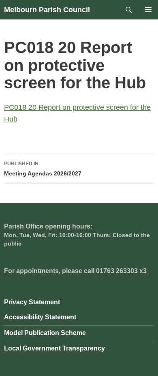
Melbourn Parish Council (47, 10)
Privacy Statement (32, 302)
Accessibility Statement (40, 317)
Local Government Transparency (54, 348)
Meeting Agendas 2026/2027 (42, 169)
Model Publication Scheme (45, 332)
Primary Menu (148, 9)
